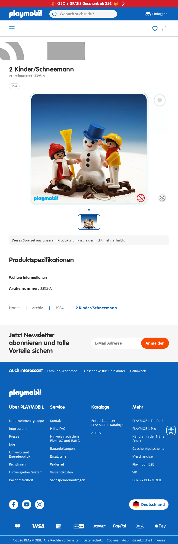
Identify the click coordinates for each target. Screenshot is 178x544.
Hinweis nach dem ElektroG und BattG (65, 438)
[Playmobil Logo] (25, 14)
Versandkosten (61, 472)
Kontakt (56, 420)
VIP (134, 472)
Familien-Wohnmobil (63, 371)
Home (15, 307)
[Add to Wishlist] (159, 100)
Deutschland (153, 504)
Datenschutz (93, 540)
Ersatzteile (58, 456)
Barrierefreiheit (21, 480)
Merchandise (142, 456)
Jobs (12, 444)
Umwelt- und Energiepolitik (19, 454)
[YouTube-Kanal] (26, 504)
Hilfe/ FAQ (58, 428)
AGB (125, 540)
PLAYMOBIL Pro (144, 428)
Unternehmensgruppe (26, 420)
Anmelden (155, 343)
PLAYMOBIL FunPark (147, 420)
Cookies (112, 540)
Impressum (18, 428)
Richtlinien (17, 464)
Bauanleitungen (62, 448)
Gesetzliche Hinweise (148, 540)
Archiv (96, 432)
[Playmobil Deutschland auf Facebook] (13, 504)
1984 (59, 307)
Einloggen (160, 14)
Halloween (138, 371)
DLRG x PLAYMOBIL (147, 480)
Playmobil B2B (143, 464)
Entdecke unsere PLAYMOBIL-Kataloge (107, 422)
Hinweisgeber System (25, 472)
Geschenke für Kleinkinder (104, 371)
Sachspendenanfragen (67, 480)
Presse (14, 436)
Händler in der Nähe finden (148, 438)
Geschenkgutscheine (148, 448)
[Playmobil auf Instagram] (39, 504)
